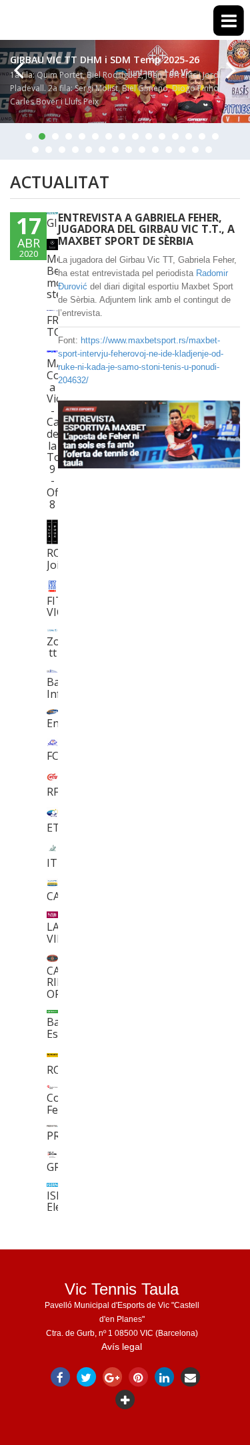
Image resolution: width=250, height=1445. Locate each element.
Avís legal (121, 1346)
